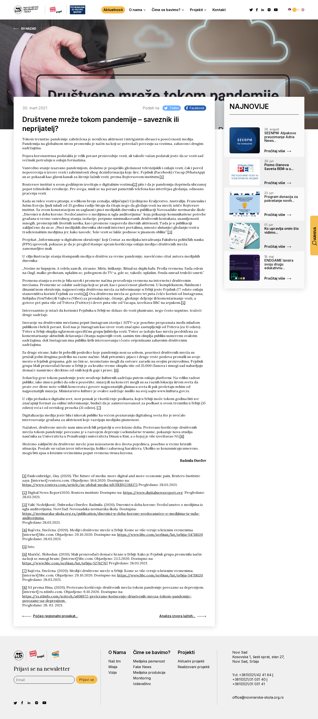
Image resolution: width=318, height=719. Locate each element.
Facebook (197, 108)
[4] (86, 293)
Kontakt (219, 10)
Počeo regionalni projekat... (55, 616)
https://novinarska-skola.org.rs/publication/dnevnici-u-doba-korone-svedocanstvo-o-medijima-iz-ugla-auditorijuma (111, 515)
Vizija (112, 672)
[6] (116, 370)
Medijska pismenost (149, 661)
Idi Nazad (28, 28)
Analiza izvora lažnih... (177, 616)
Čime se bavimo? (166, 10)
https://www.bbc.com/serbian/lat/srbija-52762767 (65, 563)
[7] (99, 407)
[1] (162, 177)
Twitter (174, 108)
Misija (112, 667)
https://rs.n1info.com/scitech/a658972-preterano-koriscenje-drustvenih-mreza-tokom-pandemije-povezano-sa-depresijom (107, 598)
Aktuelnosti (113, 10)
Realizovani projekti (193, 667)
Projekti (196, 10)
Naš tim (114, 661)
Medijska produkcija (149, 672)
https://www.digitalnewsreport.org (153, 492)
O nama (135, 10)
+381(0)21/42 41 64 (255, 675)
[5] (183, 302)
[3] (170, 232)
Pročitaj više (274, 151)
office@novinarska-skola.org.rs (258, 697)
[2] (135, 184)
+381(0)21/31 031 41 (248, 684)
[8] (182, 436)
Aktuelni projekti (191, 661)
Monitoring (142, 678)
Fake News (142, 667)
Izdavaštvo (142, 684)
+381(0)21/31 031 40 (249, 679)
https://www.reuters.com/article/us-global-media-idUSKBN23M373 (80, 485)
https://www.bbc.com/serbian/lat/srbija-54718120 (160, 534)
